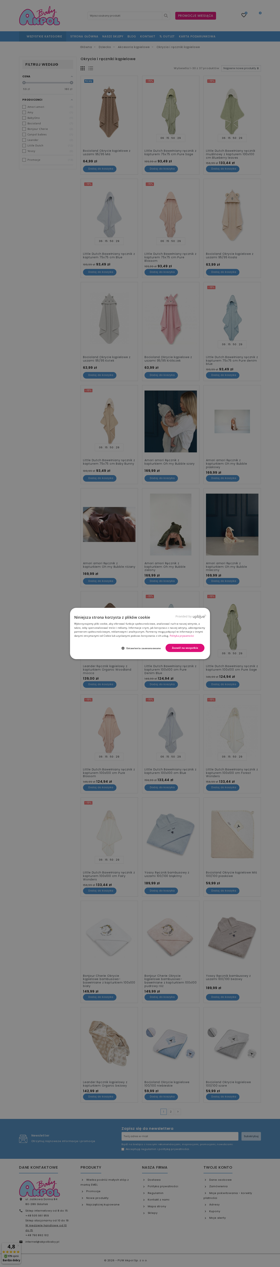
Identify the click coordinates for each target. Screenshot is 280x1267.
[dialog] (140, 633)
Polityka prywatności (182, 635)
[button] (142, 648)
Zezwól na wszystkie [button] (185, 648)
